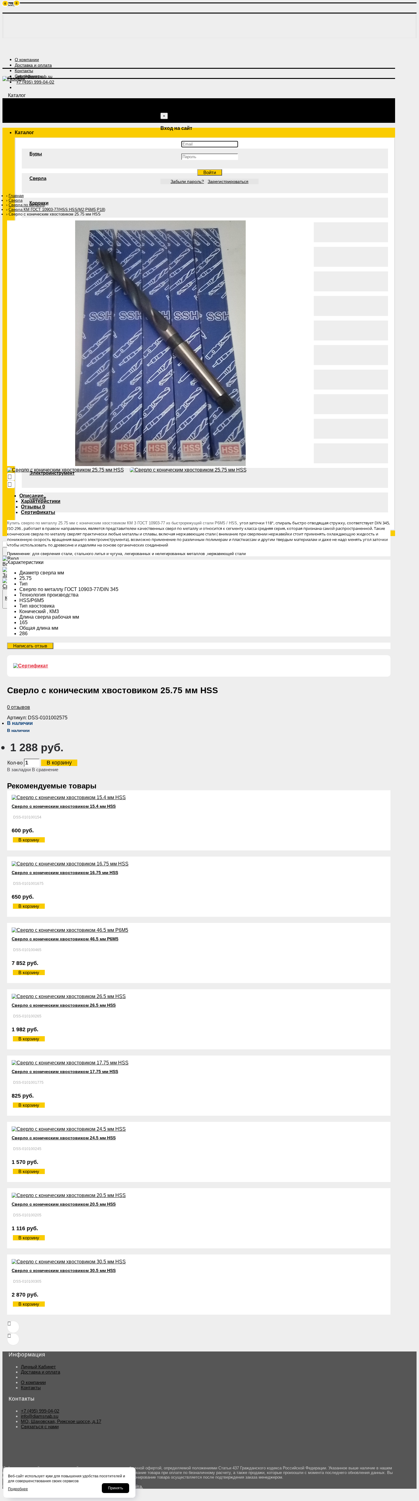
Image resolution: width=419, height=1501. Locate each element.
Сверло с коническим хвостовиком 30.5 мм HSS (64, 1270)
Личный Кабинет (38, 1366)
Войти (209, 172)
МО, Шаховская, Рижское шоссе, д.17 (61, 1421)
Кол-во (15, 762)
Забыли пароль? (187, 181)
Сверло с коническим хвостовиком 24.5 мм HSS (64, 1137)
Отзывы (33, 506)
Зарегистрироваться (228, 181)
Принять (115, 1488)
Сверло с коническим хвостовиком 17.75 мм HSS (65, 1071)
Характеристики (40, 501)
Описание (31, 495)
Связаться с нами (40, 1426)
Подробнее (18, 1489)
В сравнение (45, 769)
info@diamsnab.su (39, 1416)
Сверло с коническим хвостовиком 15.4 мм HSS (64, 806)
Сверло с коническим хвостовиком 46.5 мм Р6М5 (65, 938)
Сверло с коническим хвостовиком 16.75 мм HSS (65, 872)
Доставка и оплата (40, 1372)
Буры (35, 153)
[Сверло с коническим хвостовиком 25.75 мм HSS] (160, 464)
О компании (33, 1382)
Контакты (31, 1387)
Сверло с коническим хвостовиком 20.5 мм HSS (64, 1204)
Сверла (37, 178)
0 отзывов (18, 707)
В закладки (19, 769)
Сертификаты (38, 512)
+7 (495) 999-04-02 (40, 1411)
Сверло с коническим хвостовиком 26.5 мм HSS (64, 1005)
